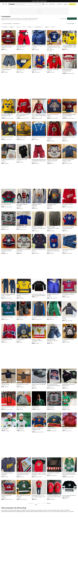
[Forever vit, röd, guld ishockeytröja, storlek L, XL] (39, 331)
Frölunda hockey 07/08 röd (67, 294)
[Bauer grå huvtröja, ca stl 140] (24, 376)
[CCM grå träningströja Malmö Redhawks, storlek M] (69, 151)
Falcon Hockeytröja (20, 69)
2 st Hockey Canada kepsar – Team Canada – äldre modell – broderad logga (54, 496)
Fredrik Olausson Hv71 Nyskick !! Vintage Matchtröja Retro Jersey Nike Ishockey (54, 46)
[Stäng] (77, 1)
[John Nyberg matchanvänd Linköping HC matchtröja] (8, 241)
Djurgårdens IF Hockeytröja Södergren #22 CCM (37, 429)
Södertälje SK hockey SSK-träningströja (22, 205)
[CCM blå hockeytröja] (54, 420)
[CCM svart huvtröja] (8, 376)
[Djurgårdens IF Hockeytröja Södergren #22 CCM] (39, 420)
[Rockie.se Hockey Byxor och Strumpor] (54, 286)
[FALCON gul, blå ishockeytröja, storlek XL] (24, 286)
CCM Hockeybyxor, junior (22, 316)
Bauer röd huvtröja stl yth (67, 428)
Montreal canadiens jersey (6, 339)
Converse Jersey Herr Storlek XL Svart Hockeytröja (69, 496)
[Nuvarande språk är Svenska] (43, 4)
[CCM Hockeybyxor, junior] (24, 308)
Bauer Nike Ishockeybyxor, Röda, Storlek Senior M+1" (23, 46)
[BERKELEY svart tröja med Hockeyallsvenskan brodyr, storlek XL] (39, 218)
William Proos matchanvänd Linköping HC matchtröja (52, 160)
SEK (46, 4)
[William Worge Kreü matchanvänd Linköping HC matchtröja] (8, 37)
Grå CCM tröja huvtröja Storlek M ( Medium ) (69, 317)
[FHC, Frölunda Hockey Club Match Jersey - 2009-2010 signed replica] (39, 106)
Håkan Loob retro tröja (21, 136)
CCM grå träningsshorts (6, 69)
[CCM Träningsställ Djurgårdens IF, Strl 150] (39, 241)
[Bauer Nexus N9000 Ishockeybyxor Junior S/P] (54, 331)
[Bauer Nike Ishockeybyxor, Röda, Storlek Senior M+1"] (24, 37)
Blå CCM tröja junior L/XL (22, 226)
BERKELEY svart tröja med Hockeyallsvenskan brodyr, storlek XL (39, 227)
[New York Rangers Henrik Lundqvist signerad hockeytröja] (54, 376)
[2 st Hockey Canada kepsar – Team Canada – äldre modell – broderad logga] (54, 487)
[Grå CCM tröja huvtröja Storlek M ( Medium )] (69, 308)
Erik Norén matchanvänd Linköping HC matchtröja (24, 250)
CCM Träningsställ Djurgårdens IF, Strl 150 (38, 250)
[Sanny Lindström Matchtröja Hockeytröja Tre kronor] (8, 106)
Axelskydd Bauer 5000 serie (68, 339)
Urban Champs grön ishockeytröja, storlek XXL (24, 496)
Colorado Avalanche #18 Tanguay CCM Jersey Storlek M (69, 115)
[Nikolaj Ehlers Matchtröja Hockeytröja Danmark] (69, 61)
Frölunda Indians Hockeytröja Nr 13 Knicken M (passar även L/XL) (24, 473)
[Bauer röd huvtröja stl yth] (69, 420)
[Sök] (36, 4)
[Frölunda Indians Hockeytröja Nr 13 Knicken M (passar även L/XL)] (24, 464)
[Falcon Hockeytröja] (24, 61)
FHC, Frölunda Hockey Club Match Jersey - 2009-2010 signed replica (39, 115)
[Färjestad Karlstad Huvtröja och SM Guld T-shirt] (69, 376)
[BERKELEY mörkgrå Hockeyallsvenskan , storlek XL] (54, 218)
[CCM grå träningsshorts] (8, 61)
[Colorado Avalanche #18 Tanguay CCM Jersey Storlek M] (69, 106)
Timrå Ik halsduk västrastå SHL (53, 472)
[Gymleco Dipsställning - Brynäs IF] (8, 398)
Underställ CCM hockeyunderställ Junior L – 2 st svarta (8, 295)
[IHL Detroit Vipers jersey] (8, 196)
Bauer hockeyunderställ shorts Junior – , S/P (68, 250)
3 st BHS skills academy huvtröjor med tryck (8, 160)
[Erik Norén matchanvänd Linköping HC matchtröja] (24, 241)
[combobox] (27, 4)
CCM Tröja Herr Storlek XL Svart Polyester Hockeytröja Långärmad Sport (39, 295)
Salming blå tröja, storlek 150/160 (38, 136)
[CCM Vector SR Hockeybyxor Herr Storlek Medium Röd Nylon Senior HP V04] (39, 151)
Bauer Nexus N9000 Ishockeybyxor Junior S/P (52, 340)
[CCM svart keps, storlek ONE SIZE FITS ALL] (39, 376)
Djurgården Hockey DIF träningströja (36, 205)
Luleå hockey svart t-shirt (22, 159)
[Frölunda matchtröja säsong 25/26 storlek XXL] (54, 128)
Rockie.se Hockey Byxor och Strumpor (53, 295)
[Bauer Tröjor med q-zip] (24, 398)
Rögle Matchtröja (4, 226)
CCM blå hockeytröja (51, 428)
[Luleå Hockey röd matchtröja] (54, 61)
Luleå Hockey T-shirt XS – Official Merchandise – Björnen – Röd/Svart (39, 473)
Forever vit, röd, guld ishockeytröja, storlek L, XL (37, 340)
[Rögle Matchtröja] (8, 218)
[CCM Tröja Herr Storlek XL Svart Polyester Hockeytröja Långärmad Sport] (39, 286)
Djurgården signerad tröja (37, 69)
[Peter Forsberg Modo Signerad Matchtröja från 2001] (24, 106)
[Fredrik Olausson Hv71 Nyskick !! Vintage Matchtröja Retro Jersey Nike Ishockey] (54, 37)
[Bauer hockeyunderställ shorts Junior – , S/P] (69, 241)
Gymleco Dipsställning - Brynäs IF (8, 406)
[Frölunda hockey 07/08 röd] (69, 286)
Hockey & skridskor (7, 23)
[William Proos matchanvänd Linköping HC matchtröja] (54, 151)
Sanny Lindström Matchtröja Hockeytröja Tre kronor (7, 115)
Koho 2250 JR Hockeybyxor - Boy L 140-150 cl (39, 46)
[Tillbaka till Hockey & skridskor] (2, 23)
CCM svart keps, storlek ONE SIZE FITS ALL (39, 385)
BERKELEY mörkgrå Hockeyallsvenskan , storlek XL (53, 227)
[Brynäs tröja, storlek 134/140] (8, 128)
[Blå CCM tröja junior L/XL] (24, 218)
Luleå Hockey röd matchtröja (53, 69)
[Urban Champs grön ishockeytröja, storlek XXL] (24, 487)
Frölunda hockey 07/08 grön (7, 316)
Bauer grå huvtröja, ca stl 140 (23, 384)
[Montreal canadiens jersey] (8, 331)
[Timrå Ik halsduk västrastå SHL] (54, 464)
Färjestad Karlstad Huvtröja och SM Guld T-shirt (68, 385)
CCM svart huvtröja (5, 384)
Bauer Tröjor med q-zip (21, 406)
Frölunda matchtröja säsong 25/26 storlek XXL (54, 137)
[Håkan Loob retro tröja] (24, 128)
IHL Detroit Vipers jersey (6, 204)
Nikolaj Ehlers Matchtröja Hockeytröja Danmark (67, 70)
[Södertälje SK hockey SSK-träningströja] (24, 196)
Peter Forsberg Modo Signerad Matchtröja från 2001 (23, 115)
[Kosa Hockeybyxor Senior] (54, 308)
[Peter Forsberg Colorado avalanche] (8, 487)
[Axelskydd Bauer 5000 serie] (69, 331)
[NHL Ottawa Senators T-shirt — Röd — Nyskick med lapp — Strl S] (39, 487)
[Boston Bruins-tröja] (24, 331)
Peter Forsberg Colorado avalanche (6, 496)
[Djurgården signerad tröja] (39, 61)
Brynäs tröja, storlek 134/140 (7, 136)
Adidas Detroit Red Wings (67, 204)
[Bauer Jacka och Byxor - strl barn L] (39, 308)
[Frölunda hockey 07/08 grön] (8, 308)
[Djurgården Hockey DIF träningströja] (39, 196)
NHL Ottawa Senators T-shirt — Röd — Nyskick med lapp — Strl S (38, 496)
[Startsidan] (11, 4)
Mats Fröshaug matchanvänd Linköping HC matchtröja (68, 227)
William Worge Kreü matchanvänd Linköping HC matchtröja (8, 46)
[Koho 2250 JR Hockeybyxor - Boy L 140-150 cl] (39, 37)
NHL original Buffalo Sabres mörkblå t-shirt (6, 473)
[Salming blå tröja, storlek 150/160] (39, 128)
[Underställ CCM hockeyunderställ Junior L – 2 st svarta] (8, 286)
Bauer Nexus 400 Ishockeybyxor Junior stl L (69, 137)
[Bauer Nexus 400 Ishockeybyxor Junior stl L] (69, 128)
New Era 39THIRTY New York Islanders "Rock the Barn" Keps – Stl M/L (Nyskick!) (53, 250)
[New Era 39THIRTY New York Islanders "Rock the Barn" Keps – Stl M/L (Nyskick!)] (54, 241)
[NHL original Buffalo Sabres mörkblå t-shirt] (8, 464)
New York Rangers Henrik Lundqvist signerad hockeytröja (53, 385)
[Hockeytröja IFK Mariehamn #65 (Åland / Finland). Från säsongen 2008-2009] (69, 464)
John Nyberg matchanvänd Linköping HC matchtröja (6, 250)
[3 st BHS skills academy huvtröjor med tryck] (8, 151)
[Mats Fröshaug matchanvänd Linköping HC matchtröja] (69, 218)
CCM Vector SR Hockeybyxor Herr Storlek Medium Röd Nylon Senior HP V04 (39, 160)
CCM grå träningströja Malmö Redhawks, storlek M (68, 160)
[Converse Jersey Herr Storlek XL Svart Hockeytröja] (69, 487)
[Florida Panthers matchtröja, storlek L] (54, 106)
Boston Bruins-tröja (20, 339)
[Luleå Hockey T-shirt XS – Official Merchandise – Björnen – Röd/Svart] (39, 464)
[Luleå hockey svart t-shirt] (24, 151)
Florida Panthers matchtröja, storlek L (53, 115)
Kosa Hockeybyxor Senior (52, 316)
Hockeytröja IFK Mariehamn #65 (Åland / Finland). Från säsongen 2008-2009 (68, 473)
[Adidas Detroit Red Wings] (69, 196)
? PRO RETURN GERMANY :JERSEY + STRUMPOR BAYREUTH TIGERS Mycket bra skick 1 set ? (69, 46)
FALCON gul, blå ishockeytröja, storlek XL (23, 295)
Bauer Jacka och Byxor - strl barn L (39, 316)
